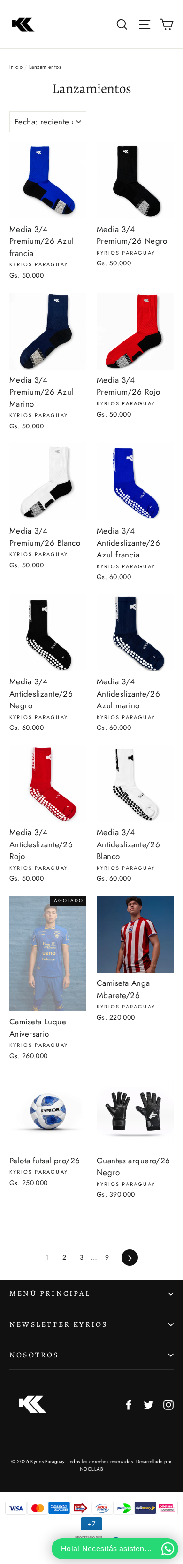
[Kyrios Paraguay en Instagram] (168, 1404)
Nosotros (34, 1355)
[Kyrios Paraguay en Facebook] (128, 1404)
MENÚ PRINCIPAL (50, 1293)
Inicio (16, 66)
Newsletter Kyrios (58, 1324)
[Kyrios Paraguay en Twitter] (149, 1404)
